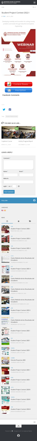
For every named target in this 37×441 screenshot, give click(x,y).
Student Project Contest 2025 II (20, 238)
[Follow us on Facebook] (34, 200)
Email (21, 171)
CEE (12, 236)
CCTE (12, 256)
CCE (12, 266)
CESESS (12, 348)
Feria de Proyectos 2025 (18, 360)
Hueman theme (28, 431)
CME (12, 308)
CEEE (12, 297)
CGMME (13, 358)
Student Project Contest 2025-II (20, 248)
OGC (4, 16)
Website (5, 178)
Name (5, 171)
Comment (6, 158)
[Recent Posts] (7, 221)
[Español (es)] (5, 210)
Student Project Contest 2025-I (20, 370)
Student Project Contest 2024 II (20, 389)
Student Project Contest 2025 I (20, 331)
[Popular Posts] (18, 221)
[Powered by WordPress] (12, 431)
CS (11, 328)
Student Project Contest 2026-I (20, 229)
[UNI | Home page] (14, 2)
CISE (2, 7)
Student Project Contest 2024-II (20, 409)
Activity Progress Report (26, 141)
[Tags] (30, 221)
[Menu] (34, 2)
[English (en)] (2, 210)
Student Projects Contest (11, 116)
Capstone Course (6, 141)
